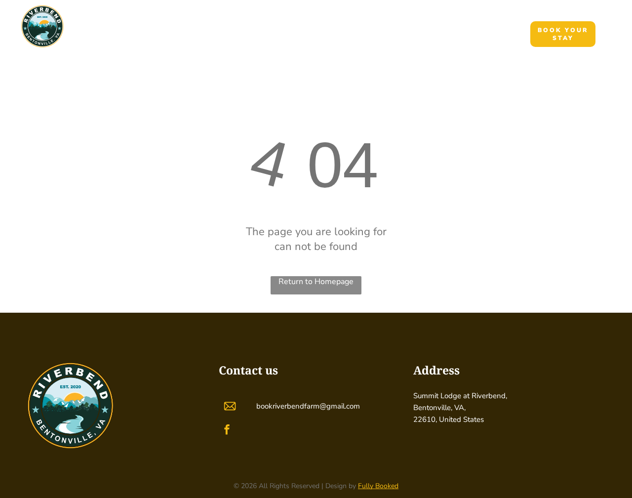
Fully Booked (378, 486)
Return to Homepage (316, 281)
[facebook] (227, 431)
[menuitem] (231, 34)
